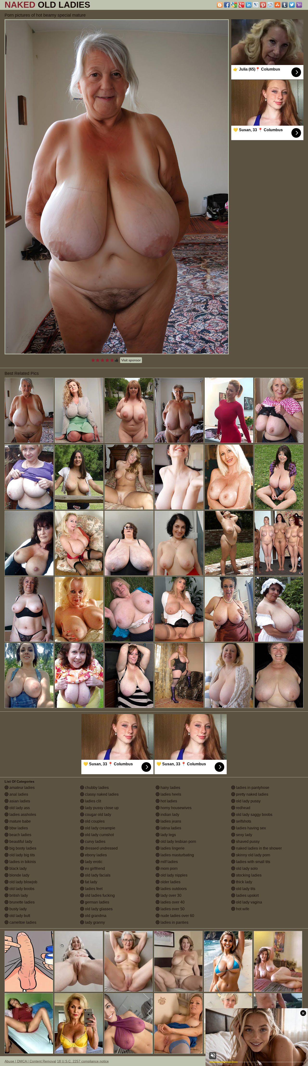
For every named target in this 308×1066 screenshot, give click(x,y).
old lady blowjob (22, 882)
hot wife (242, 909)
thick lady (243, 882)
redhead (242, 808)
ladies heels (170, 794)
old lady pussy (248, 801)
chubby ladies (96, 788)
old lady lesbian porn (178, 841)
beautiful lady (20, 841)
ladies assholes (22, 814)
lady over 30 (170, 895)
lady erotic (93, 862)
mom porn (169, 868)
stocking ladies (248, 875)
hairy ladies (170, 788)
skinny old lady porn (252, 855)
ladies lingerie (172, 848)
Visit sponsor (131, 360)
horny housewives (176, 808)
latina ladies (170, 828)
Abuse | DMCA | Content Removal (30, 1061)
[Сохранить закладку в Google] (234, 5)
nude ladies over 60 (177, 916)
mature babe (19, 821)
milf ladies (169, 862)
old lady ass (19, 808)
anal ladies (18, 794)
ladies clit (92, 801)
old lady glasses (98, 909)
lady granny (94, 922)
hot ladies (168, 801)
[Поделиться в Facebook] (227, 5)
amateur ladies (21, 788)
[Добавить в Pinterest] (263, 5)
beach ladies (19, 835)
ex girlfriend (94, 868)
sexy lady (243, 835)
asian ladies (19, 801)
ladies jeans (170, 821)
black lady (17, 868)
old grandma (95, 916)
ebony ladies (95, 855)
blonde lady (18, 875)
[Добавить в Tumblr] (285, 5)
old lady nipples (173, 875)
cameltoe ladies (22, 922)
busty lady (17, 909)
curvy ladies (94, 841)
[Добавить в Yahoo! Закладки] (299, 5)
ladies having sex (250, 828)
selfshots (243, 821)
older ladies (170, 882)
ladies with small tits (252, 862)
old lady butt (19, 916)
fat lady (90, 882)
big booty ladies (22, 848)
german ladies (96, 902)
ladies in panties (174, 922)
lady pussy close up (101, 808)
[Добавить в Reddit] (270, 5)
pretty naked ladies (251, 794)
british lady (18, 895)
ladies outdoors (173, 889)
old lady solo (246, 868)
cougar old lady (97, 814)
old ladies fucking (99, 895)
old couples (94, 821)
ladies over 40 (172, 902)
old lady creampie (99, 828)
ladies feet (93, 889)
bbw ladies (18, 828)
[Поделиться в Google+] (241, 5)
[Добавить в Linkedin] (248, 5)
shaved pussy (247, 841)
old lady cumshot (99, 835)
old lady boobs (21, 889)
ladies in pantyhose (252, 788)
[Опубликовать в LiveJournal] (256, 5)
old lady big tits (21, 855)
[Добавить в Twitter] (292, 5)
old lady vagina (248, 902)
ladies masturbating (177, 855)
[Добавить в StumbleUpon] (277, 5)
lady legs (168, 835)
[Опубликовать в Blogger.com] (220, 5)
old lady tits (245, 889)
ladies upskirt (247, 895)
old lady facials (97, 875)
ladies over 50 (172, 909)
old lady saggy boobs (253, 814)
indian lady (169, 814)
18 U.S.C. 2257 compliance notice (83, 1061)
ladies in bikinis (22, 862)
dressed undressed (101, 848)
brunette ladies (21, 902)
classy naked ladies (101, 794)
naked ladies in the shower (258, 848)
